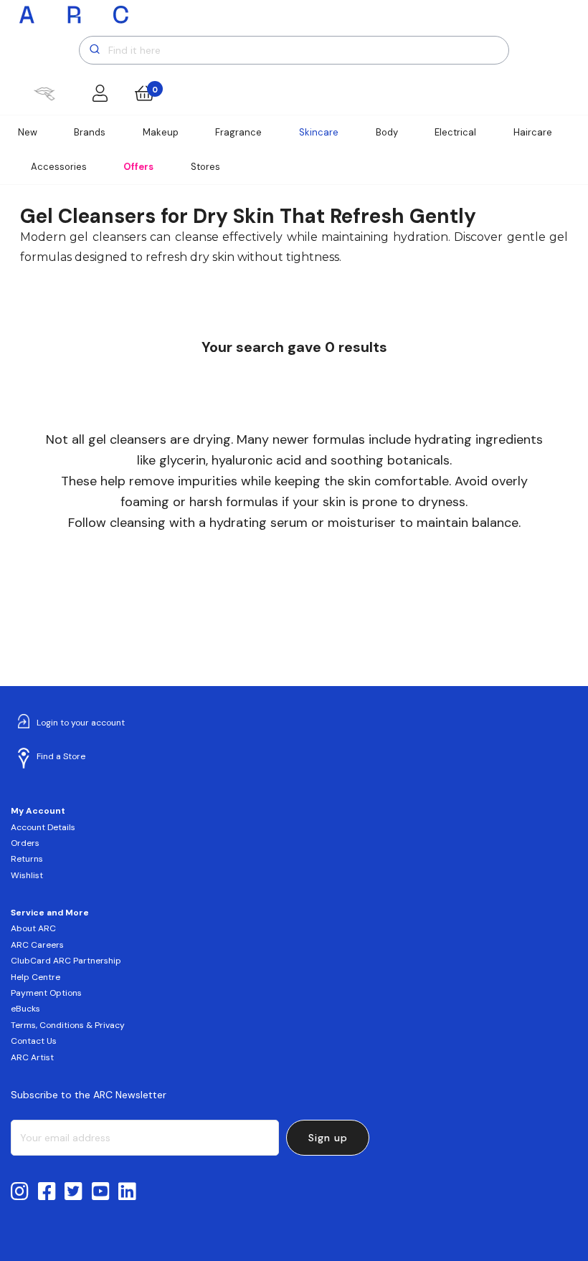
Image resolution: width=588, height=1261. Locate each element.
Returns (27, 859)
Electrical (455, 132)
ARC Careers (37, 945)
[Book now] (44, 93)
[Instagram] (20, 1192)
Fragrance (238, 132)
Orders (25, 843)
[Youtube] (101, 1192)
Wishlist (27, 875)
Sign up (328, 1137)
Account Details (43, 827)
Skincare (318, 132)
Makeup (161, 132)
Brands (89, 132)
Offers (138, 167)
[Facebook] (47, 1192)
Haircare (532, 132)
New (27, 132)
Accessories (59, 167)
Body (387, 132)
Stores (205, 167)
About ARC (33, 928)
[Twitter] (73, 1192)
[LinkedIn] (127, 1192)
